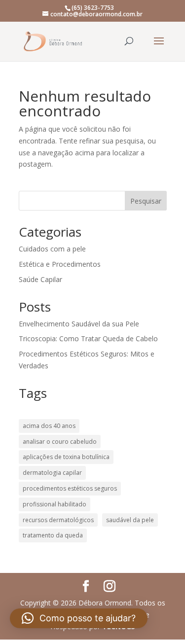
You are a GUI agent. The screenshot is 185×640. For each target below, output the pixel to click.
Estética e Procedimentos (60, 264)
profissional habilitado (54, 504)
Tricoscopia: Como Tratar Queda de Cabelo (88, 338)
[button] (79, 618)
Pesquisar (145, 201)
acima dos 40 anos (49, 426)
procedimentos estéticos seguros (70, 488)
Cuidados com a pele (52, 248)
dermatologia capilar (52, 472)
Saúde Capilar (40, 279)
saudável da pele (130, 520)
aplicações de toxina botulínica (66, 457)
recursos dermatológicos (58, 520)
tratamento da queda (53, 535)
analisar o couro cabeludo (60, 441)
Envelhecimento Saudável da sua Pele (79, 323)
